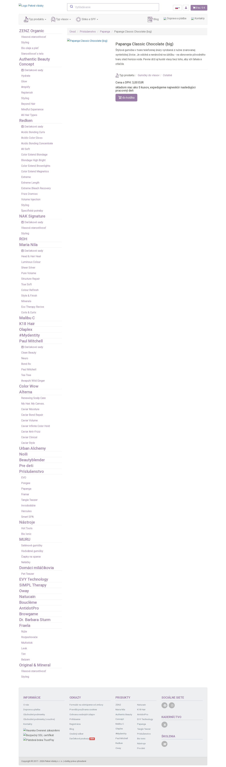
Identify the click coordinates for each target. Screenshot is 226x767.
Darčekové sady (33, 70)
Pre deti (26, 465)
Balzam (25, 659)
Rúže (24, 631)
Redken (25, 120)
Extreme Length (30, 182)
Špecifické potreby (32, 210)
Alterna (25, 392)
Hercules (26, 511)
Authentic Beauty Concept (123, 716)
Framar (25, 494)
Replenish (27, 92)
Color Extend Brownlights (35, 165)
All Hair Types (29, 115)
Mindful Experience (32, 109)
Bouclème (28, 602)
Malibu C (27, 318)
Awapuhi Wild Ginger (33, 380)
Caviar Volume (29, 420)
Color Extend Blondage (34, 154)
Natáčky (25, 562)
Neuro (24, 358)
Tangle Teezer (29, 499)
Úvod (73, 31)
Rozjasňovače (29, 637)
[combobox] (113, 7)
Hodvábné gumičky (32, 551)
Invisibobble (28, 505)
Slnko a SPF (88, 19)
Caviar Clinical (29, 437)
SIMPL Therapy (32, 585)
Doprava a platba (176, 18)
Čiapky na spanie (31, 556)
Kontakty (199, 18)
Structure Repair (30, 278)
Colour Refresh (30, 290)
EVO (23, 477)
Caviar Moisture (30, 409)
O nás (26, 704)
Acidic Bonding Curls (33, 132)
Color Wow (28, 386)
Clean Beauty (28, 352)
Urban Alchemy (32, 448)
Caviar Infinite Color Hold (35, 426)
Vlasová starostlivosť (33, 36)
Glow (24, 81)
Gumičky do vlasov (148, 75)
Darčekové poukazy (81, 738)
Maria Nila (28, 244)
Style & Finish (29, 295)
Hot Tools (26, 528)
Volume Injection (30, 199)
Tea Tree (26, 375)
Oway (24, 591)
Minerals (26, 301)
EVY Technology (33, 579)
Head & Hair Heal (31, 256)
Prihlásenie (74, 719)
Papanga (26, 488)
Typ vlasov (62, 19)
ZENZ (118, 704)
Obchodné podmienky (34, 714)
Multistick (27, 642)
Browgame (28, 614)
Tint (23, 654)
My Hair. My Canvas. (32, 403)
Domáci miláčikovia (36, 567)
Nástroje (27, 522)
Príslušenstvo (31, 471)
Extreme (26, 177)
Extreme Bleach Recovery (36, 188)
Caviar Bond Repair (32, 414)
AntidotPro (29, 608)
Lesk (24, 648)
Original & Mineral (34, 665)
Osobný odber (76, 733)
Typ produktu (36, 19)
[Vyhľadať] (71, 6)
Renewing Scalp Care (33, 398)
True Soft (26, 284)
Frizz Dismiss (29, 193)
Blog (156, 19)
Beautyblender (32, 460)
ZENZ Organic (31, 31)
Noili (23, 454)
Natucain (27, 596)
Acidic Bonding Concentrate (37, 143)
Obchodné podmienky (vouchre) (39, 719)
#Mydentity (29, 335)
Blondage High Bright (33, 160)
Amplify (25, 87)
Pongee (25, 483)
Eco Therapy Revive (32, 306)
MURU (24, 539)
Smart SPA (27, 516)
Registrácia (75, 724)
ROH (23, 239)
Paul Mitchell (31, 341)
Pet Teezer (27, 573)
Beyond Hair (28, 103)
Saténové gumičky (31, 545)
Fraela (24, 625)
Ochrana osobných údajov (82, 714)
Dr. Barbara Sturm (34, 619)
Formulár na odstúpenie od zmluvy (86, 704)
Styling (25, 42)
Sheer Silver (28, 267)
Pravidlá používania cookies (83, 709)
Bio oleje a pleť (30, 48)
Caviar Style (28, 442)
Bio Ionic (26, 533)
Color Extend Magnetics (35, 171)
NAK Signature (32, 216)
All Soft (25, 149)
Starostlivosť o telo (32, 53)
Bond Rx (26, 363)
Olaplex (25, 329)
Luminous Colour (31, 262)
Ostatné (167, 75)
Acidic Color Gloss (32, 137)
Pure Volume (28, 273)
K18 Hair (27, 323)
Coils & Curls (28, 312)
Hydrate (25, 75)
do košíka (128, 97)
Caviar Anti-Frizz (30, 431)
